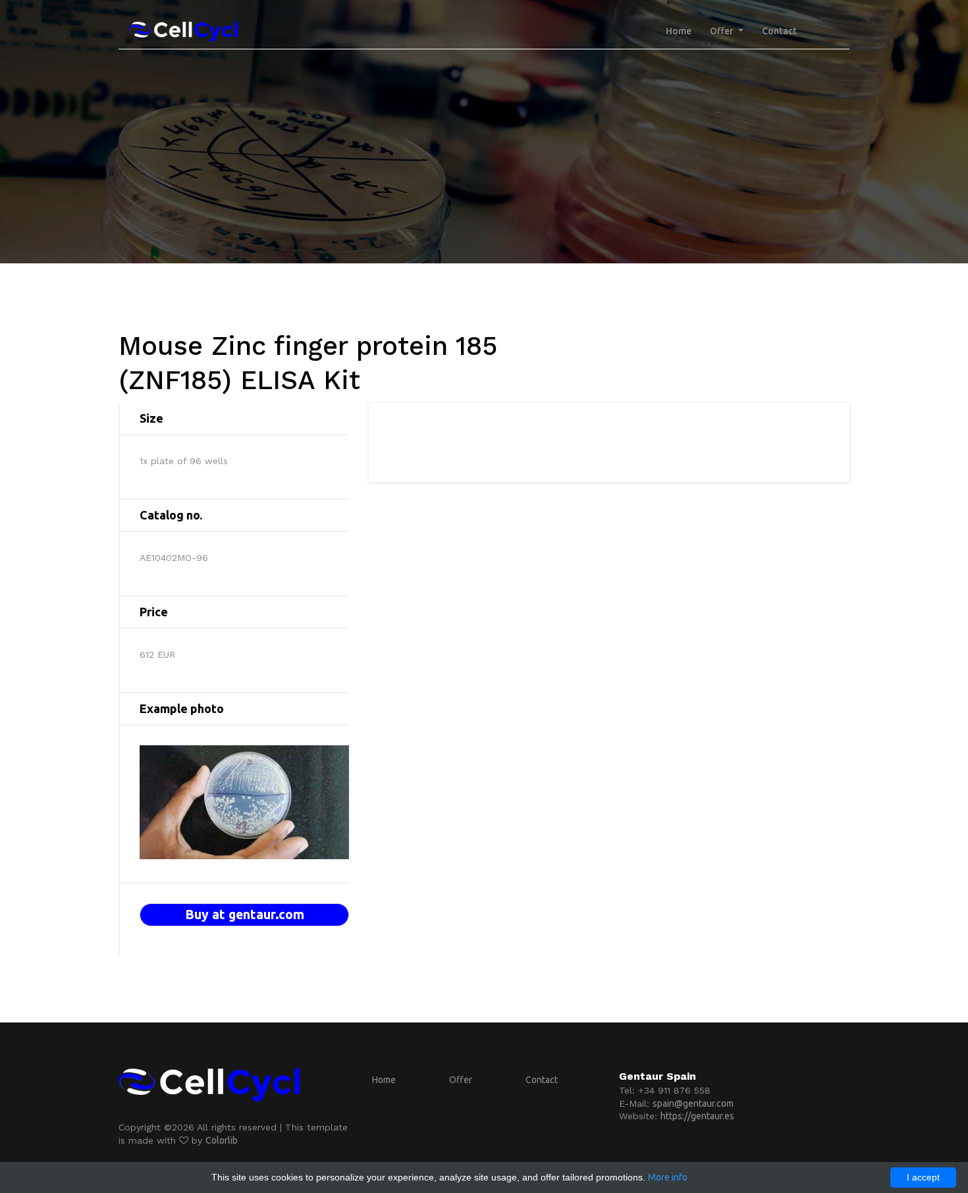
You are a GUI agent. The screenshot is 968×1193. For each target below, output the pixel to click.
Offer (460, 1079)
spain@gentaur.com (693, 1103)
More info (667, 1177)
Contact (779, 31)
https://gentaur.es (697, 1116)
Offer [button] (723, 31)
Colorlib (221, 1140)
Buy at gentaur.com (244, 914)
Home (678, 31)
